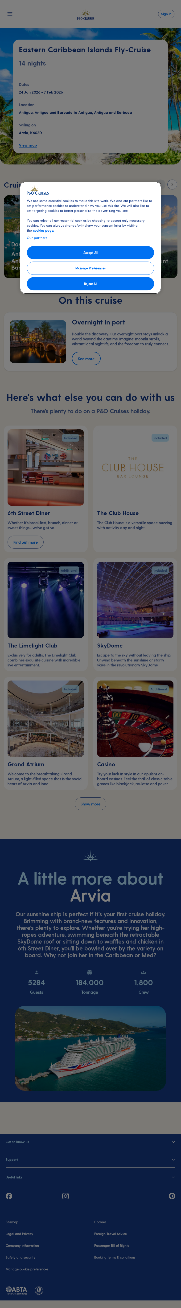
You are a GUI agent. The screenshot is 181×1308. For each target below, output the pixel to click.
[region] (90, 238)
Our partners (37, 238)
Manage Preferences (90, 268)
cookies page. (43, 230)
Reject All (90, 284)
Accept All (90, 252)
